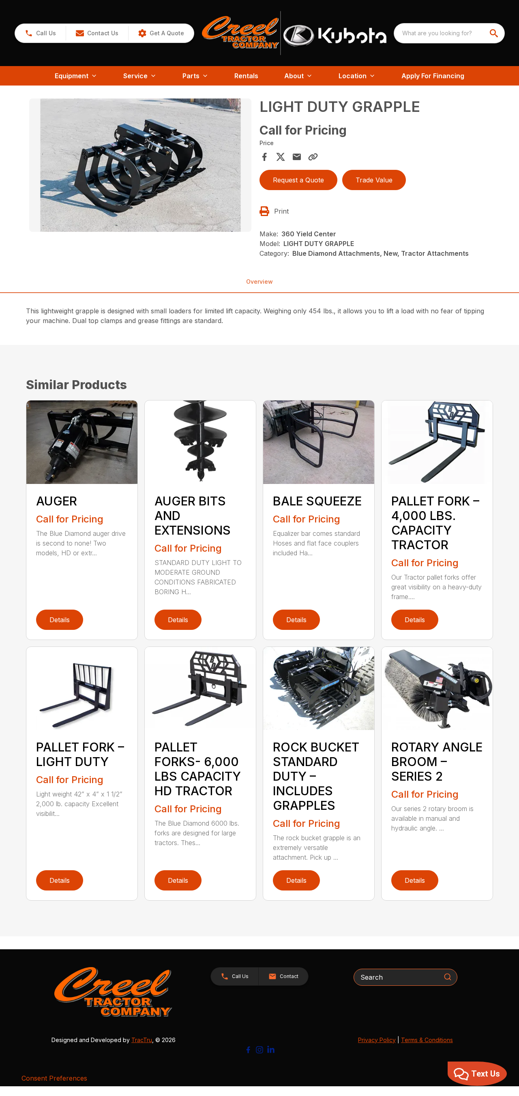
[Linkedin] (271, 1050)
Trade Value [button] (374, 180)
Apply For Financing (432, 76)
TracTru (141, 1039)
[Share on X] (280, 157)
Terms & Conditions (427, 1039)
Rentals (246, 76)
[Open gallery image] (140, 165)
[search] (494, 33)
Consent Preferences (54, 1078)
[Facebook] (248, 1050)
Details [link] (59, 620)
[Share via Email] (297, 157)
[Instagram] (259, 1050)
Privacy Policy (377, 1039)
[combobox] (449, 33)
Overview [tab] (259, 281)
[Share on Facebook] (264, 157)
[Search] (447, 977)
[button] (40, 33)
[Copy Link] (313, 157)
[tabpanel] (140, 166)
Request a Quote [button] (298, 180)
